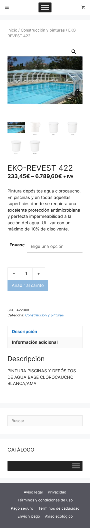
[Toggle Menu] (45, 7)
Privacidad (57, 492)
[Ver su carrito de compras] (83, 7)
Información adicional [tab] (35, 342)
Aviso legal (33, 492)
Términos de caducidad (59, 508)
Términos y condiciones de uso (45, 500)
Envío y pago (29, 516)
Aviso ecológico (59, 516)
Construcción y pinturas (43, 30)
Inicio (12, 30)
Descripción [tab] (24, 331)
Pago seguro (22, 508)
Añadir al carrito (28, 285)
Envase (17, 244)
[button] (73, 51)
